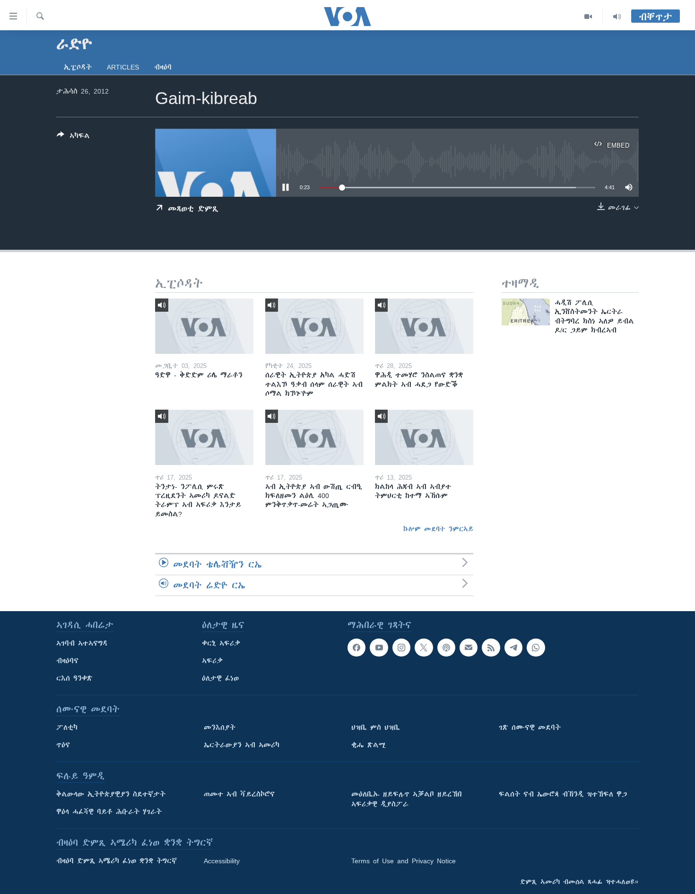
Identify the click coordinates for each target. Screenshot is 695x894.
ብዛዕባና (67, 661)
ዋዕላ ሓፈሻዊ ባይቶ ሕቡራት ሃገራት (109, 811)
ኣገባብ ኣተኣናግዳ (82, 643)
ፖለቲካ (67, 727)
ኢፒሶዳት (78, 67)
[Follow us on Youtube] (379, 648)
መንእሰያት (219, 727)
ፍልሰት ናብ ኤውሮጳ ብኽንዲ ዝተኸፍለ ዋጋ (563, 794)
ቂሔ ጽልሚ (368, 745)
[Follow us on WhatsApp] (536, 648)
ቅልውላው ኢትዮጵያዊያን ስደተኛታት (110, 794)
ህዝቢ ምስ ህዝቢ (375, 727)
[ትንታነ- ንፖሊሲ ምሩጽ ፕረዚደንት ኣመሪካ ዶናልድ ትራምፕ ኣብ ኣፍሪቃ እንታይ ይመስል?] (204, 437)
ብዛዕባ (163, 67)
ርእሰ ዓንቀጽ (74, 678)
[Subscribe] (469, 648)
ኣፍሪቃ (212, 661)
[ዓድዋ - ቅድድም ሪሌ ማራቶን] (204, 326)
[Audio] (617, 16)
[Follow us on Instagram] (401, 648)
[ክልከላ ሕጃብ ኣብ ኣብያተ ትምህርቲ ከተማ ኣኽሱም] (424, 437)
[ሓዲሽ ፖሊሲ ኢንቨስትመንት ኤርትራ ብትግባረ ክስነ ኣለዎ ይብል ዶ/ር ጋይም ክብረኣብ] (526, 311)
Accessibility (222, 861)
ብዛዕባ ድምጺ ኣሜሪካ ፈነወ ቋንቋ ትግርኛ (116, 861)
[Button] (73, 137)
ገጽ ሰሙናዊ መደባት (530, 727)
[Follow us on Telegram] (513, 648)
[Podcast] (446, 648)
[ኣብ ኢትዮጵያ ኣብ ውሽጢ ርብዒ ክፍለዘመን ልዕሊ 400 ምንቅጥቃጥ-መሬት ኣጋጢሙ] (314, 437)
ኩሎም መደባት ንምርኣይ (438, 529)
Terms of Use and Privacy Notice (403, 861)
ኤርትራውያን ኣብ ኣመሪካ (241, 745)
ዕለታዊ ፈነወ (220, 678)
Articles (123, 67)
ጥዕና (63, 745)
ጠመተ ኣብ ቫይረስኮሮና (239, 794)
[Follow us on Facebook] (356, 648)
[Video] (588, 16)
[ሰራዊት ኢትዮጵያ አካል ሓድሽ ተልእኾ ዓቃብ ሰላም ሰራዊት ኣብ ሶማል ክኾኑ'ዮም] (314, 326)
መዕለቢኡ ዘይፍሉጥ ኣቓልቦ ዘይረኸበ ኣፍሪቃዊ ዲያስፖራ (406, 799)
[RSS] (491, 648)
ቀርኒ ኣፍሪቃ (221, 643)
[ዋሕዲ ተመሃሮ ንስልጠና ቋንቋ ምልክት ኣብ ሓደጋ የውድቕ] (424, 326)
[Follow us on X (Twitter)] (424, 648)
